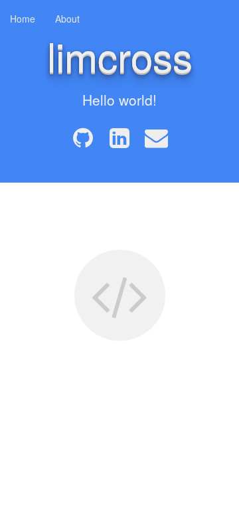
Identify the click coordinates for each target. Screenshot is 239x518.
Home (22, 18)
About (67, 18)
